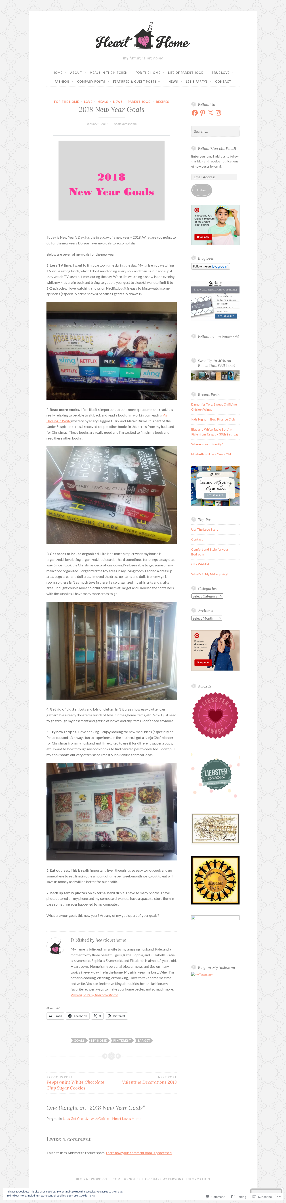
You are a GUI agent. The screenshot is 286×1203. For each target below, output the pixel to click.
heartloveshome (125, 124)
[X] (210, 112)
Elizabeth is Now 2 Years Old (211, 454)
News (173, 81)
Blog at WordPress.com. (98, 1179)
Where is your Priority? (207, 444)
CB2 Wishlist (200, 564)
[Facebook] (194, 112)
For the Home (147, 72)
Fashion (62, 81)
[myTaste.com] (202, 974)
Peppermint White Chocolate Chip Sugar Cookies (75, 1083)
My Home (99, 1040)
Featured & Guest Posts (135, 81)
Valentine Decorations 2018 (149, 1080)
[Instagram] (218, 112)
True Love (220, 72)
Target (143, 1040)
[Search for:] (215, 131)
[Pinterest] (202, 112)
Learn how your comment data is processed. (139, 1152)
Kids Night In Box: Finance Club (213, 419)
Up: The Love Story (204, 529)
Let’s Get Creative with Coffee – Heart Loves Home (102, 1118)
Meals (102, 101)
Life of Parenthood (186, 72)
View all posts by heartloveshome (94, 995)
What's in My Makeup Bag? (210, 574)
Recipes (162, 101)
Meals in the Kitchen (109, 72)
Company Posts (91, 81)
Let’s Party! (196, 81)
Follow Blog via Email (217, 148)
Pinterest (122, 1040)
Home (57, 72)
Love (88, 101)
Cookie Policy (87, 1195)
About (76, 72)
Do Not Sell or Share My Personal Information (166, 1179)
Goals (79, 1040)
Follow (201, 190)
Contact (223, 81)
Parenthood (139, 101)
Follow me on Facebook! (218, 336)
